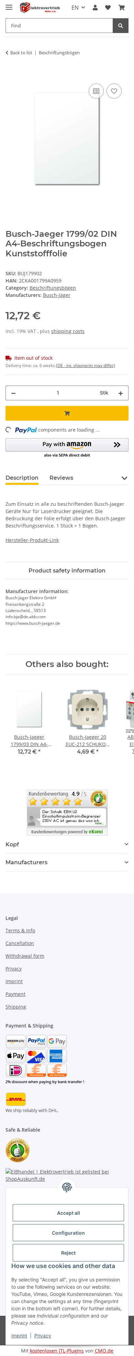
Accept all (68, 1213)
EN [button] (75, 7)
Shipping (15, 1006)
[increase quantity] (120, 393)
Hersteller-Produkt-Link (32, 540)
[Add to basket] (10, 74)
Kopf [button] (12, 844)
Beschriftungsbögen (53, 288)
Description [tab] (21, 478)
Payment (15, 994)
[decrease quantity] (13, 393)
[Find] (121, 25)
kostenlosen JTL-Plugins (57, 1350)
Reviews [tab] (61, 478)
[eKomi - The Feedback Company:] (17, 1149)
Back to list (21, 52)
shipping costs (68, 331)
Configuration (68, 1233)
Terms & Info (20, 930)
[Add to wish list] (114, 91)
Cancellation (19, 943)
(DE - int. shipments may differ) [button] (85, 365)
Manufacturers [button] (26, 862)
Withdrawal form (24, 956)
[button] (95, 7)
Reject (68, 1253)
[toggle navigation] (8, 4)
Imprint (19, 1335)
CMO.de (104, 1350)
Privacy (42, 1335)
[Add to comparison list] (96, 91)
